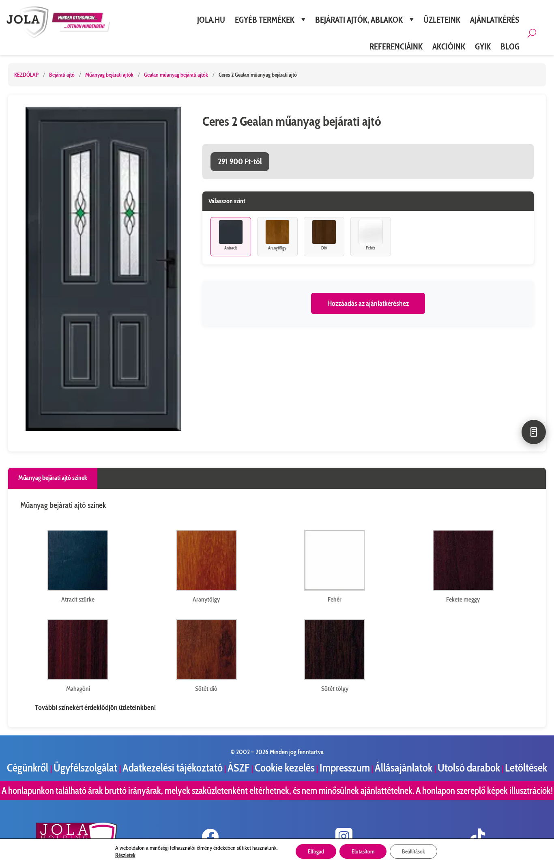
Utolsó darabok (469, 767)
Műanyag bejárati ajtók (110, 74)
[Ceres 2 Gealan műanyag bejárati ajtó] (103, 269)
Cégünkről (28, 767)
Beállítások (413, 851)
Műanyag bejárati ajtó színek (52, 477)
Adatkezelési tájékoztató (172, 767)
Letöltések (526, 767)
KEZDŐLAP (26, 74)
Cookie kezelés (285, 767)
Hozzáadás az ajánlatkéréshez (368, 303)
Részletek (125, 855)
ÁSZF (239, 767)
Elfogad (316, 851)
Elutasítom (363, 851)
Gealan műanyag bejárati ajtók (176, 74)
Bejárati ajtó (62, 74)
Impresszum (345, 767)
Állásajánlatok (404, 767)
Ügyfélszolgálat (86, 767)
